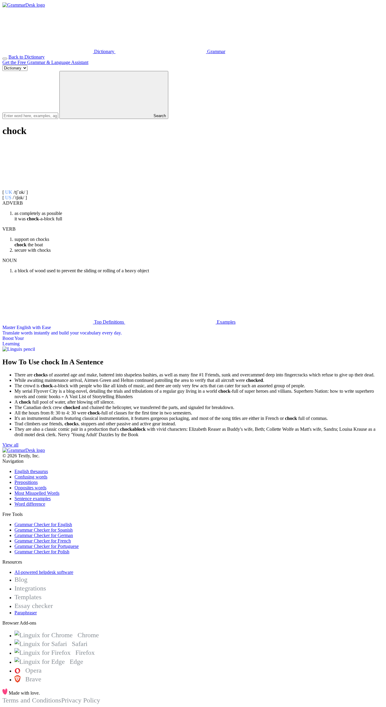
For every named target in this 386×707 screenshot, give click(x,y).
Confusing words (30, 476)
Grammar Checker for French (42, 540)
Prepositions (26, 482)
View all (10, 444)
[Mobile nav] (4, 58)
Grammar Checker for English (43, 524)
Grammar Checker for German (43, 535)
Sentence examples (32, 498)
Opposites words (30, 487)
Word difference (29, 504)
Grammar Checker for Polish (41, 551)
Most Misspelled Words (36, 493)
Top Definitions (109, 322)
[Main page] (23, 5)
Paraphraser (25, 612)
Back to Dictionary (26, 56)
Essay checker (33, 605)
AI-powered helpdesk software (43, 572)
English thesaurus (31, 471)
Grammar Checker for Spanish (43, 530)
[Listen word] (47, 186)
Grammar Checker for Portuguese (46, 546)
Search (159, 116)
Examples (226, 322)
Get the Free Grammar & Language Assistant (45, 62)
